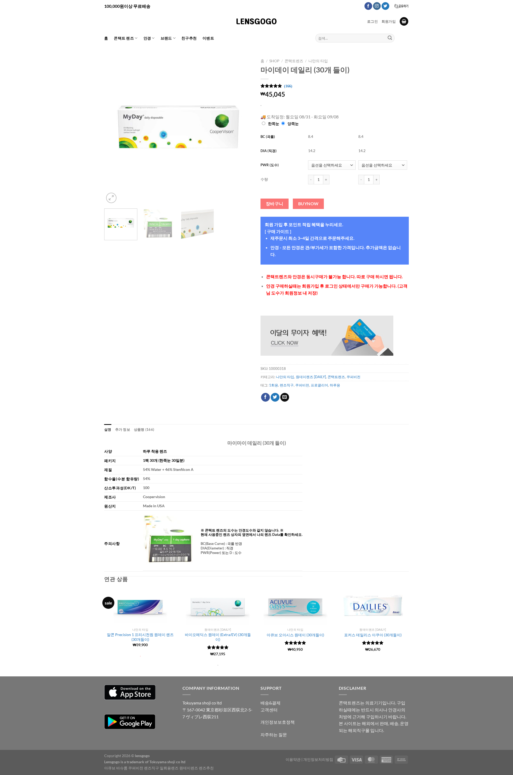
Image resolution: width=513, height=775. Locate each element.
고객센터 (269, 709)
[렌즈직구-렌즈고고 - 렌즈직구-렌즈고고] (256, 21)
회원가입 (389, 21)
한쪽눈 (273, 123)
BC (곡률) (268, 136)
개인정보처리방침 (318, 759)
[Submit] (389, 38)
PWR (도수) (270, 165)
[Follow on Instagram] (377, 6)
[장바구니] (404, 21)
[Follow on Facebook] (368, 6)
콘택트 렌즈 (124, 38)
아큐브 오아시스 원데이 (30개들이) (295, 635)
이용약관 (293, 759)
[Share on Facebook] (265, 397)
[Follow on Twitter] (385, 6)
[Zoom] (111, 198)
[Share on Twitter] (275, 397)
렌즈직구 (287, 385)
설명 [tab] (107, 429)
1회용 (273, 385)
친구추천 (189, 38)
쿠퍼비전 (353, 377)
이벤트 (208, 38)
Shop (274, 61)
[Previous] (114, 130)
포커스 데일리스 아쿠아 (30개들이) (373, 635)
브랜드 (166, 38)
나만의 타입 (318, 61)
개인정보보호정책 (278, 721)
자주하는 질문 (274, 734)
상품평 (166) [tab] (144, 429)
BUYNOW (308, 203)
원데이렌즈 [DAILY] (311, 377)
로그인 (372, 21)
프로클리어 (319, 385)
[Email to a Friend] (284, 397)
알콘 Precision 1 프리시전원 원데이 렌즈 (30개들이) (140, 637)
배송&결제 (271, 702)
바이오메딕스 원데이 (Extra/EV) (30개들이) (218, 637)
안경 (147, 38)
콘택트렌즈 (294, 61)
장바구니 (274, 203)
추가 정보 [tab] (122, 429)
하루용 (335, 385)
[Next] (243, 130)
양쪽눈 (293, 123)
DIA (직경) (269, 151)
